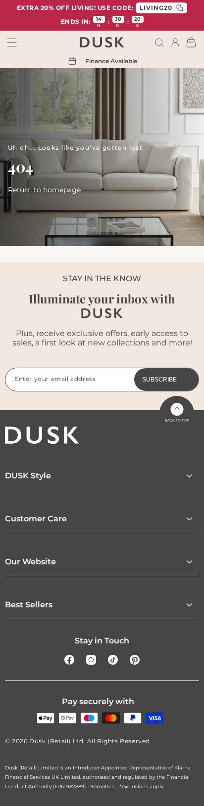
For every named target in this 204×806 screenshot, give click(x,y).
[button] (159, 42)
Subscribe (159, 379)
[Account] (175, 42)
